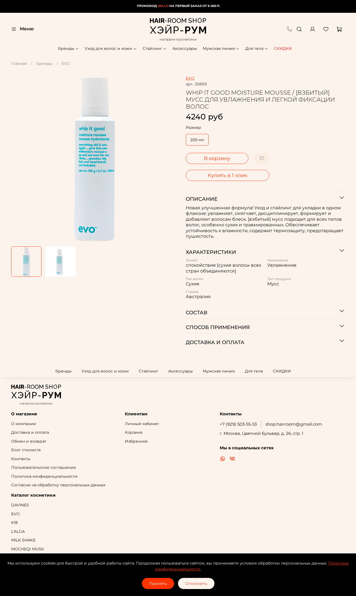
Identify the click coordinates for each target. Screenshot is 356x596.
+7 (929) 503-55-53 (238, 424)
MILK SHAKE (23, 540)
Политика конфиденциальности (44, 476)
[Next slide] (170, 159)
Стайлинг (152, 48)
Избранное (136, 441)
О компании (23, 423)
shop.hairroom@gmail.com (294, 424)
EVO (65, 63)
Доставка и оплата (30, 432)
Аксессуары (184, 48)
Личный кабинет (142, 423)
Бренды (66, 48)
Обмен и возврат (28, 441)
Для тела (254, 48)
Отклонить (196, 583)
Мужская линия (219, 48)
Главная (19, 63)
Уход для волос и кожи (108, 48)
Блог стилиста (26, 449)
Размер (193, 127)
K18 (14, 522)
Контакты (20, 458)
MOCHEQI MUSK (27, 548)
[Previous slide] (19, 159)
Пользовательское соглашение (43, 467)
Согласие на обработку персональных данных (58, 484)
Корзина (133, 432)
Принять (158, 583)
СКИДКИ (283, 48)
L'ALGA (18, 531)
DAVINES (20, 504)
